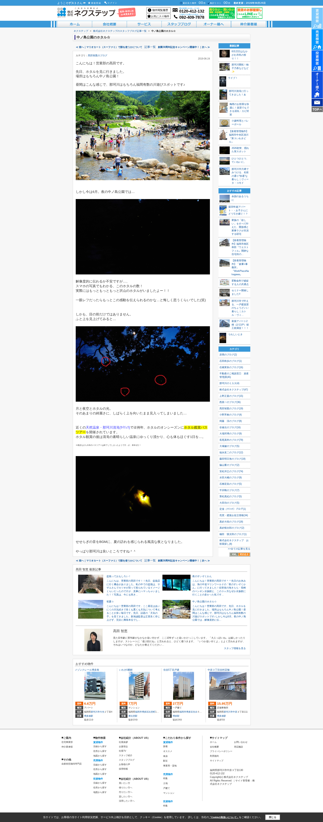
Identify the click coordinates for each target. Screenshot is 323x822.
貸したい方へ (125, 796)
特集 (165, 778)
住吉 (195, 712)
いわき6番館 (126, 669)
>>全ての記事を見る (239, 548)
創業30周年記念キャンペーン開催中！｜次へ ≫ (184, 47)
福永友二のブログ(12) (231, 452)
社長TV (122, 751)
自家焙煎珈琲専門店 (71, 764)
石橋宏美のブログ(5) (230, 483)
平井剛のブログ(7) (229, 490)
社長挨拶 (123, 742)
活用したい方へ (127, 801)
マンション (168, 793)
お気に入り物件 (160, 16)
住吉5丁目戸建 (171, 669)
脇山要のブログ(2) (229, 465)
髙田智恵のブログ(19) (231, 408)
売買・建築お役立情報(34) (233, 515)
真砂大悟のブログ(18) (231, 521)
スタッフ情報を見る (235, 648)
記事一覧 (150, 46)
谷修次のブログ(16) (230, 427)
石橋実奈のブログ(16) (231, 367)
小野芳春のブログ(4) (230, 414)
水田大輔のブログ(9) (230, 477)
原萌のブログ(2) (228, 354)
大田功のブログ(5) (229, 502)
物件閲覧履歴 (160, 10)
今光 (102, 712)
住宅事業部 (67, 742)
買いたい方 (124, 783)
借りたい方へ (125, 787)
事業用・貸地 (170, 765)
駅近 (165, 761)
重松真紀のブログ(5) (230, 496)
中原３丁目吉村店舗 (219, 669)
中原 (235, 712)
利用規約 (214, 756)
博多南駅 (88, 716)
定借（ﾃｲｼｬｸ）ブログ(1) (232, 509)
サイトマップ (216, 760)
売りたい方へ (125, 792)
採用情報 (123, 769)
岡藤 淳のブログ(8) (230, 421)
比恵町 (152, 712)
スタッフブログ (127, 760)
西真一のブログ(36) (230, 402)
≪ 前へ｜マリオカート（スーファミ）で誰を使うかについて (109, 47)
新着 (165, 746)
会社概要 (214, 746)
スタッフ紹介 (125, 755)
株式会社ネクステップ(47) (233, 389)
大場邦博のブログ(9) (230, 433)
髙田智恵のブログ (97, 55)
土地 (165, 783)
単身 (165, 756)
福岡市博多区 (142, 712)
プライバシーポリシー (221, 751)
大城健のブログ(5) (229, 446)
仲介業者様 (67, 746)
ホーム (213, 742)
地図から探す (100, 755)
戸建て (166, 788)
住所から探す (100, 751)
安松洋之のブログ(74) (231, 471)
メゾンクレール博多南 (87, 669)
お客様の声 (124, 764)
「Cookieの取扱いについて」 (224, 817)
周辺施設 (238, 746)
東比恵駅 (132, 716)
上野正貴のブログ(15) (231, 396)
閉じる (272, 817)
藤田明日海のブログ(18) (232, 458)
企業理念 (123, 746)
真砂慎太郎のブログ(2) (231, 527)
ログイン (112, 3)
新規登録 (96, 3)
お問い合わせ (240, 742)
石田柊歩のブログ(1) (230, 361)
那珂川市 (95, 712)
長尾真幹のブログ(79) (231, 439)
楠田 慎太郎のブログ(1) (233, 534)
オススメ (167, 751)
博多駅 (176, 716)
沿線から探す (100, 746)
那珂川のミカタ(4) (229, 383)
